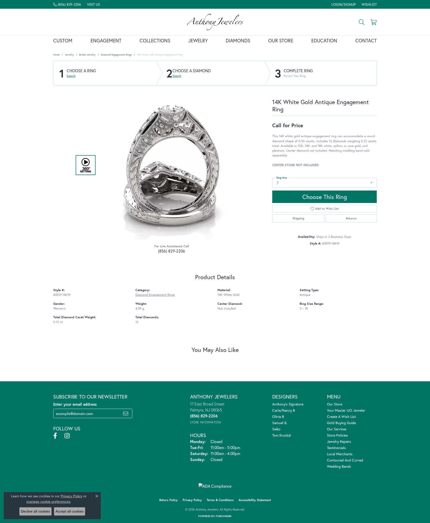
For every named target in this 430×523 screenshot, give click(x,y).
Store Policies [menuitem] (337, 435)
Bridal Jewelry (87, 54)
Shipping (298, 218)
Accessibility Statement (255, 500)
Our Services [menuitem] (337, 429)
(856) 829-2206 (171, 251)
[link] (67, 4)
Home (56, 54)
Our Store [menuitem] (334, 404)
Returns (351, 218)
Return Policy (168, 500)
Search (71, 76)
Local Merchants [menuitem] (340, 454)
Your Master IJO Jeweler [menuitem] (346, 410)
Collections (155, 40)
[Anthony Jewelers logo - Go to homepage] (215, 22)
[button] (343, 4)
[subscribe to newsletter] (125, 413)
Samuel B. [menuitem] (279, 422)
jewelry (69, 54)
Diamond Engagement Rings (116, 54)
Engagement (106, 40)
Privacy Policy (192, 500)
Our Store (280, 40)
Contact (366, 40)
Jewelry (198, 40)
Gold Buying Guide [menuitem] (341, 422)
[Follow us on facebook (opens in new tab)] (55, 436)
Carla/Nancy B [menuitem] (283, 410)
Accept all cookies (69, 511)
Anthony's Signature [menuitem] (287, 404)
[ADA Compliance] (215, 486)
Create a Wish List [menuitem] (341, 416)
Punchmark (223, 516)
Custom (62, 40)
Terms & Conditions (220, 500)
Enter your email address (75, 404)
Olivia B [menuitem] (278, 416)
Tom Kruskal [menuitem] (281, 435)
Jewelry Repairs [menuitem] (339, 441)
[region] (170, 165)
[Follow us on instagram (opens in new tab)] (67, 436)
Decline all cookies (35, 511)
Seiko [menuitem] (276, 429)
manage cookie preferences (48, 502)
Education (324, 40)
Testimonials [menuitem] (336, 447)
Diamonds (238, 40)
